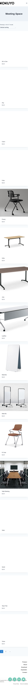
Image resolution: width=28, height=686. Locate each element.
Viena (3, 641)
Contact (24, 672)
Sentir (3, 567)
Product (24, 662)
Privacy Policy (16, 683)
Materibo (4, 375)
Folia (3, 180)
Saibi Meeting (5, 491)
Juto (3, 297)
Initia (3, 258)
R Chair (4, 452)
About (25, 664)
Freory (4, 219)
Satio (3, 530)
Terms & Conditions (24, 683)
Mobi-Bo (4, 413)
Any (3, 102)
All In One (4, 61)
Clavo (3, 141)
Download (24, 667)
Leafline (4, 336)
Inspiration (24, 669)
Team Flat (4, 606)
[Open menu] (26, 3)
